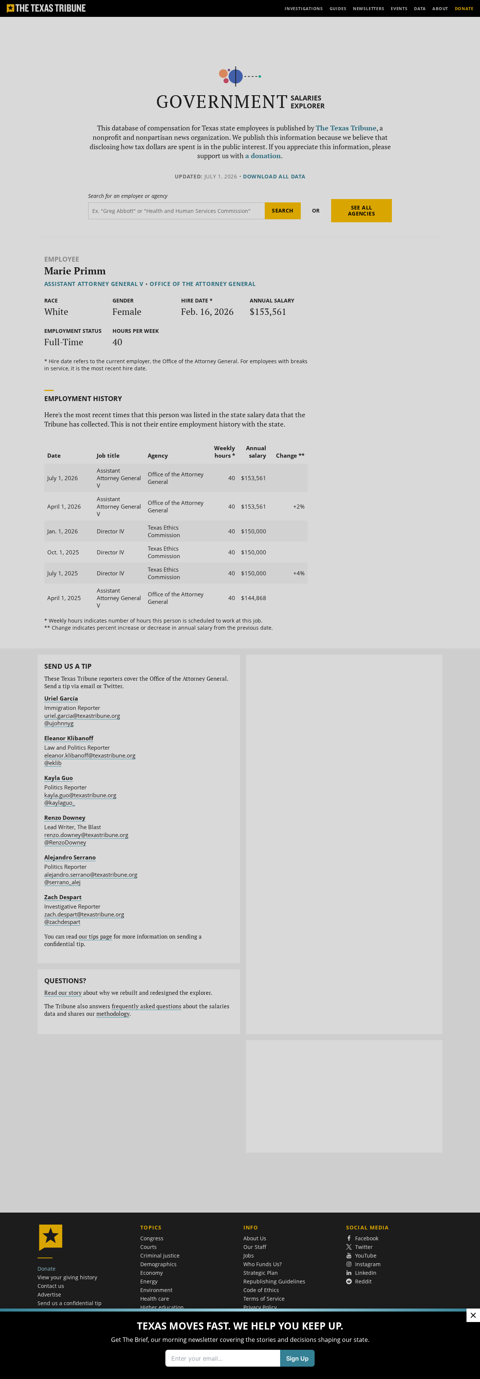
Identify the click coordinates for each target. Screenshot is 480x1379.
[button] (240, 689)
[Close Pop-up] (473, 1315)
